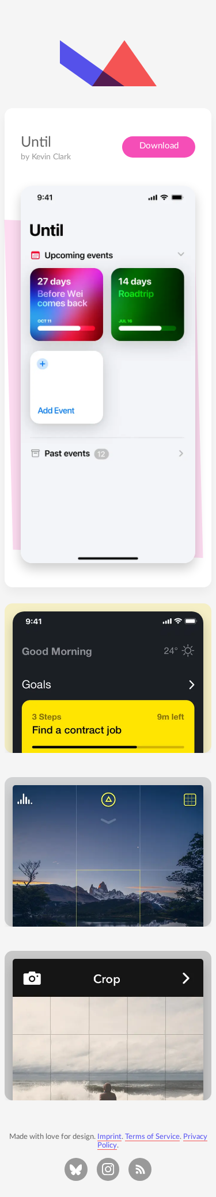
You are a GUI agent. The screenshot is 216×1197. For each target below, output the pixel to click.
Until (36, 142)
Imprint (109, 1137)
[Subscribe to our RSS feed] (139, 1169)
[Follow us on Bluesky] (76, 1169)
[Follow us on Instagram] (108, 1169)
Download (159, 146)
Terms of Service (152, 1137)
